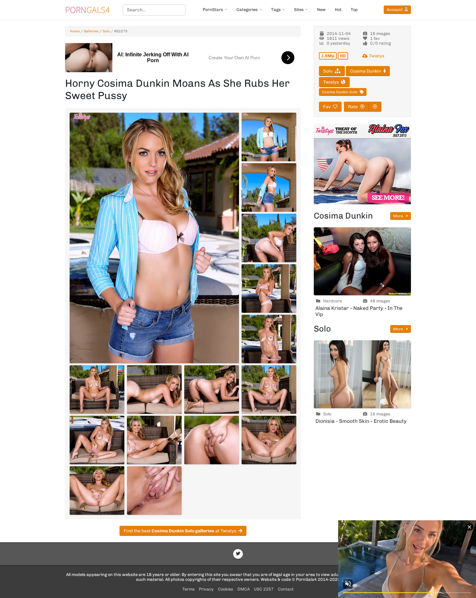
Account (395, 9)
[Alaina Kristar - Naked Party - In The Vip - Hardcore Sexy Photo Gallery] (362, 261)
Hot (338, 9)
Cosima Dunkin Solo (339, 92)
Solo (106, 31)
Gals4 (87, 10)
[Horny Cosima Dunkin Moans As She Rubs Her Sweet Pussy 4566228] (97, 440)
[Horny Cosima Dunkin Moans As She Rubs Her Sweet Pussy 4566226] (211, 389)
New (321, 9)
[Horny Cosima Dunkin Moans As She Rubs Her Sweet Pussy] (154, 238)
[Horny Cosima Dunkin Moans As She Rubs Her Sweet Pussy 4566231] (269, 440)
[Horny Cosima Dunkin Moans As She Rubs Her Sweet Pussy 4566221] (269, 238)
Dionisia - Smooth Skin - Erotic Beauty (360, 421)
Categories (247, 9)
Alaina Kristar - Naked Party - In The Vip (358, 311)
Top (354, 9)
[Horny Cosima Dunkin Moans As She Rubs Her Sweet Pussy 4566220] (269, 187)
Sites (299, 9)
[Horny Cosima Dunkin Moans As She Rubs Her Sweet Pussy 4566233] (154, 490)
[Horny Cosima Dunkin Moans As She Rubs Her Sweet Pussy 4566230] (211, 440)
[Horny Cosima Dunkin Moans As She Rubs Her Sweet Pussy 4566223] (269, 339)
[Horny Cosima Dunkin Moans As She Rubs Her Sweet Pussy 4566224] (97, 389)
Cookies (225, 589)
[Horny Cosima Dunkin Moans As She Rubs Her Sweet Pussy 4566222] (269, 288)
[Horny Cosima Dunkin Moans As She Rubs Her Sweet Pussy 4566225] (154, 389)
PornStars (213, 9)
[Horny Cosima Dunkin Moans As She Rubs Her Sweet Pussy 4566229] (154, 440)
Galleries (91, 31)
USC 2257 (264, 589)
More (398, 216)
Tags (276, 9)
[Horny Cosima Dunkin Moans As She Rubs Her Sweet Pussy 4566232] (97, 490)
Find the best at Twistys (180, 531)
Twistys (376, 55)
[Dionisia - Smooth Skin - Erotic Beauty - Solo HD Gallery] (362, 374)
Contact (286, 589)
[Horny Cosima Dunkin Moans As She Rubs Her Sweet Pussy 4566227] (269, 389)
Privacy (206, 589)
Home (75, 31)
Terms (188, 589)
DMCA (243, 589)
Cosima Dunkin (365, 71)
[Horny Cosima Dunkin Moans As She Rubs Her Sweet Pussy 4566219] (269, 137)
